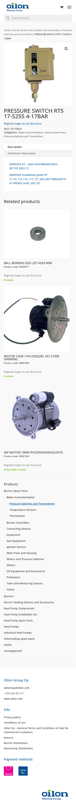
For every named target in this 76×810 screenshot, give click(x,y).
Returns (9, 737)
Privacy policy (12, 717)
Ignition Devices (16, 547)
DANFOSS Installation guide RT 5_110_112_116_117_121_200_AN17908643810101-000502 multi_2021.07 (38, 179)
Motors (11, 565)
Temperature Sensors (22, 509)
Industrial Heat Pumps (18, 632)
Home (7, 30)
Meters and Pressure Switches (25, 559)
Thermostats (17, 516)
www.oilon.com (13, 698)
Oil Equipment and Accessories (26, 571)
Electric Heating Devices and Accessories (29, 602)
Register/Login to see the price (23, 123)
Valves (11, 589)
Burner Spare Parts (23, 30)
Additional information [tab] (22, 153)
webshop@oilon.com (17, 688)
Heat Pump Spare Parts (18, 620)
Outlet (8, 644)
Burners (9, 596)
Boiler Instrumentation (48, 30)
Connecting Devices (19, 528)
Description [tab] (15, 147)
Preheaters (13, 577)
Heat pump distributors (18, 748)
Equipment (13, 535)
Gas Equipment (16, 541)
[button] (66, 48)
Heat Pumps (11, 626)
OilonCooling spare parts (19, 638)
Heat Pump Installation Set (20, 614)
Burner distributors (16, 743)
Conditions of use (14, 722)
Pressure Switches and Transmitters (23, 136)
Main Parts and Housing (22, 553)
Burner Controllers (18, 522)
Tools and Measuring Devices (25, 583)
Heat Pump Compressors (19, 608)
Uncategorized (13, 651)
